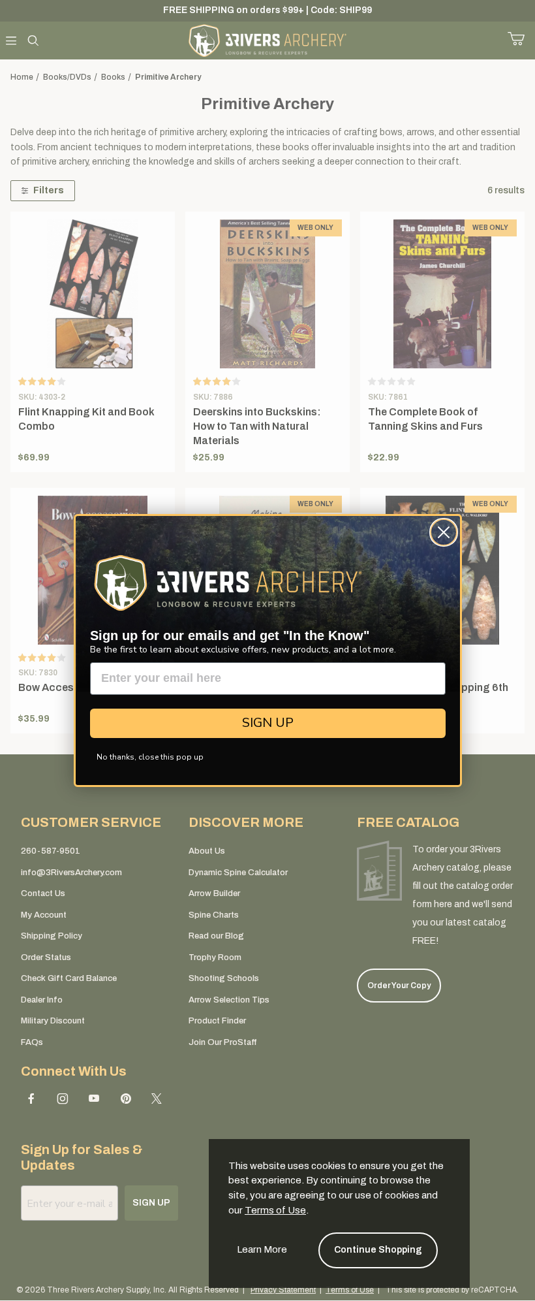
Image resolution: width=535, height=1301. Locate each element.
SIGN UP (268, 722)
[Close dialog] (444, 532)
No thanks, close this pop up (150, 757)
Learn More (262, 1249)
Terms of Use (275, 1210)
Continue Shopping (378, 1250)
